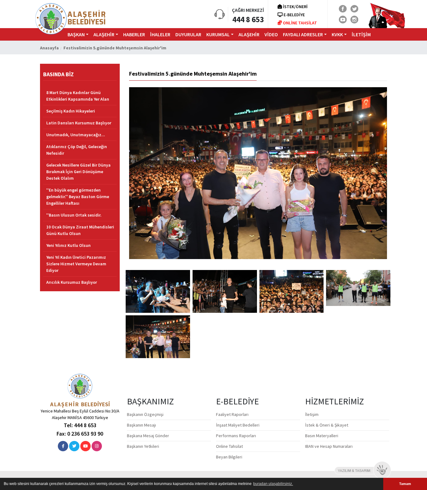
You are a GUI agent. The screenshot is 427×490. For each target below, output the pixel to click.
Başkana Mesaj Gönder (148, 435)
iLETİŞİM (361, 34)
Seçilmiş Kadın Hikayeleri (70, 111)
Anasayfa (49, 48)
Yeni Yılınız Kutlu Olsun (68, 245)
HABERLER (134, 34)
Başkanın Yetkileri (143, 446)
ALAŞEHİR (249, 34)
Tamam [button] (405, 484)
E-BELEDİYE (294, 15)
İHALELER (160, 34)
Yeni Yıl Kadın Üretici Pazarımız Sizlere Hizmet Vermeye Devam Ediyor (76, 263)
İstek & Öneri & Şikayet (326, 425)
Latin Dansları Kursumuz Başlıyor (78, 123)
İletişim (312, 414)
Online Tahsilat (229, 446)
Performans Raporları (236, 435)
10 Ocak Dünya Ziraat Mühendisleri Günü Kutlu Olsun (80, 230)
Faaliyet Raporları (232, 414)
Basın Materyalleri (321, 435)
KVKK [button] (337, 34)
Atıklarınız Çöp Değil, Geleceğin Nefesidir (76, 150)
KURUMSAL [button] (218, 34)
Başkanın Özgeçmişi (145, 414)
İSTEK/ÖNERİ (295, 6)
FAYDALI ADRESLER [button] (303, 34)
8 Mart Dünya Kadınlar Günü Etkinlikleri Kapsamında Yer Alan (77, 96)
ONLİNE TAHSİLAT (299, 23)
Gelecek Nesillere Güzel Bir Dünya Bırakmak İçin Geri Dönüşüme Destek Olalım (78, 171)
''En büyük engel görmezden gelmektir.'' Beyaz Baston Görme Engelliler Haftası (77, 196)
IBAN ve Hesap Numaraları (329, 446)
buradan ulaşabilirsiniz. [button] (273, 484)
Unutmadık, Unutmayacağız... (75, 135)
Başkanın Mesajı (141, 425)
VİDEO (271, 34)
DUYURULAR (188, 34)
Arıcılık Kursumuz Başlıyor (71, 282)
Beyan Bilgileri (229, 457)
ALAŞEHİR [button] (103, 34)
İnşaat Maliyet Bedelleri (237, 425)
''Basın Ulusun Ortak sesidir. (74, 215)
